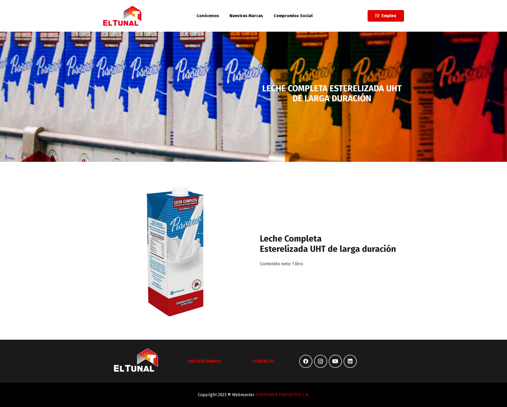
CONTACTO (263, 361)
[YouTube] (335, 361)
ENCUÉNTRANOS (204, 361)
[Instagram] (320, 361)
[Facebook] (305, 361)
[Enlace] (122, 15)
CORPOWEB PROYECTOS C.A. (282, 394)
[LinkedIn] (350, 361)
